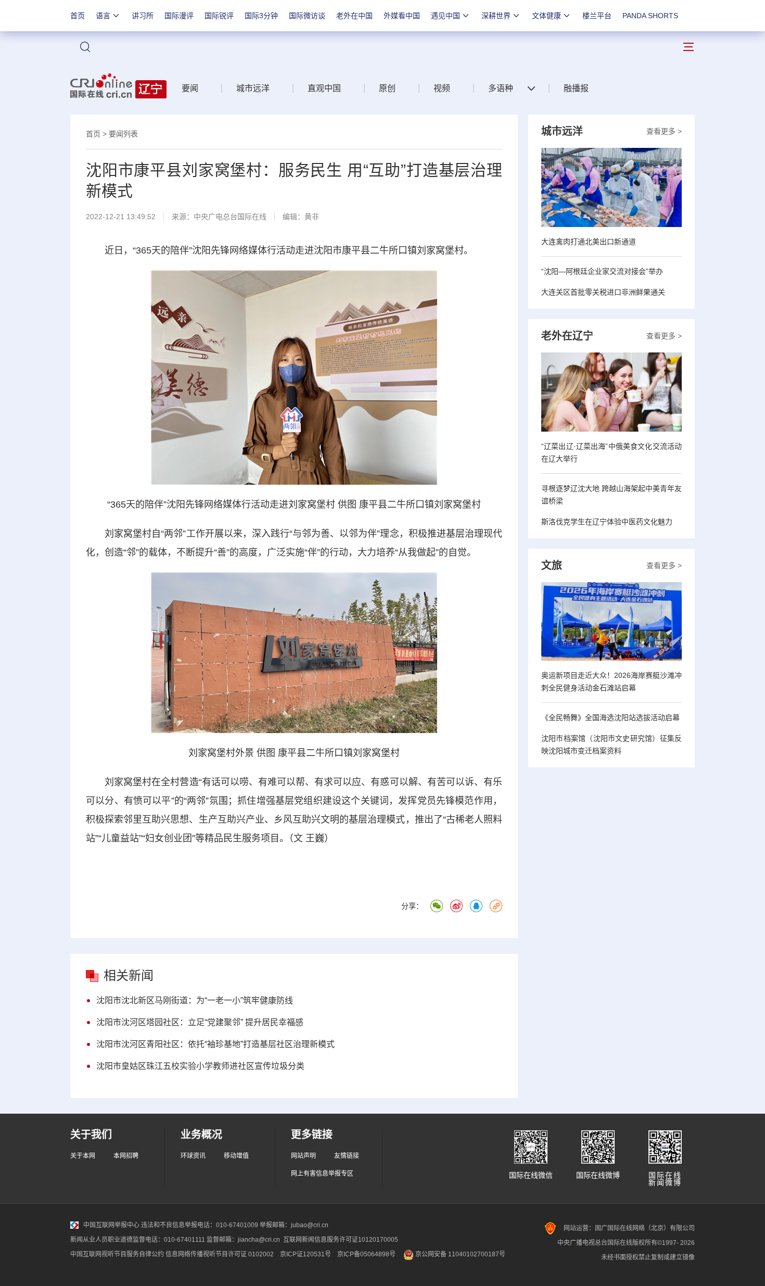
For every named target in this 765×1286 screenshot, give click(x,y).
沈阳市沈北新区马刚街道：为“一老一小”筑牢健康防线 (194, 1000)
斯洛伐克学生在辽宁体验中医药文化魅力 (606, 522)
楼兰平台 (596, 15)
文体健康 (546, 15)
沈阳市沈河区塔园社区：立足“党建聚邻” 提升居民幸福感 (199, 1022)
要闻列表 (123, 134)
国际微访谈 (307, 15)
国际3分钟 (261, 15)
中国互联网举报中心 (111, 1225)
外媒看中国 (402, 15)
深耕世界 (496, 15)
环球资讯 (193, 1155)
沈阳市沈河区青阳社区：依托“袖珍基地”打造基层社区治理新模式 (215, 1044)
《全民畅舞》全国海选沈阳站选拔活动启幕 (610, 717)
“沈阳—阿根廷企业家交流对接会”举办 (602, 271)
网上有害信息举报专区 (322, 1173)
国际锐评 (219, 15)
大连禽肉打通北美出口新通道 (588, 241)
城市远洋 (253, 88)
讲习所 (143, 15)
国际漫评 (179, 15)
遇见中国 (445, 15)
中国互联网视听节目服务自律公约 (117, 1254)
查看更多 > (664, 131)
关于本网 (82, 1155)
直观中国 (324, 88)
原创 (387, 88)
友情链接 (346, 1155)
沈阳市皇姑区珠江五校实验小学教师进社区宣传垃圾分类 (200, 1066)
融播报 (576, 88)
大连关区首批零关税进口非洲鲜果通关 (603, 292)
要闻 (190, 88)
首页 (77, 15)
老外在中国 (354, 15)
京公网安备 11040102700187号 (459, 1254)
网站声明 (303, 1155)
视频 (442, 88)
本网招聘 (125, 1155)
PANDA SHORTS (650, 15)
